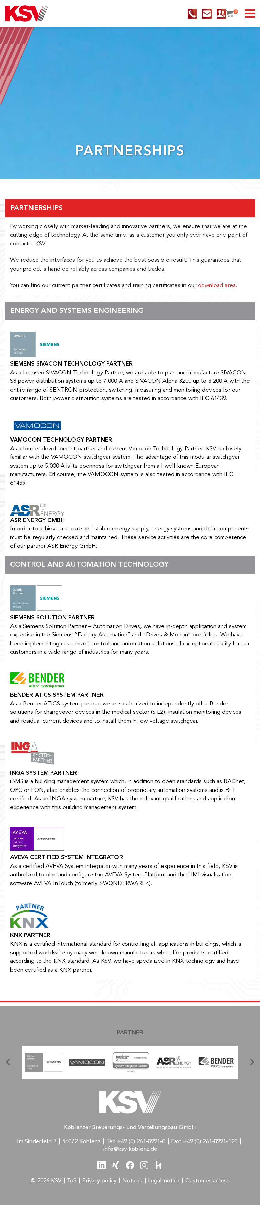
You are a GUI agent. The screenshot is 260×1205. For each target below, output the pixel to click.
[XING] (116, 1165)
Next (250, 1062)
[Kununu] (158, 1165)
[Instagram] (144, 1165)
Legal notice (163, 1181)
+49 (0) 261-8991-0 (141, 1142)
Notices (132, 1181)
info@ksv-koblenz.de (130, 1149)
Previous (10, 1062)
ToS (72, 1181)
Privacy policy (99, 1181)
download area (217, 285)
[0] (229, 13)
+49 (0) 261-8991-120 (210, 1142)
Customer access (207, 1181)
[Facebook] (130, 1165)
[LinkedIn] (102, 1165)
